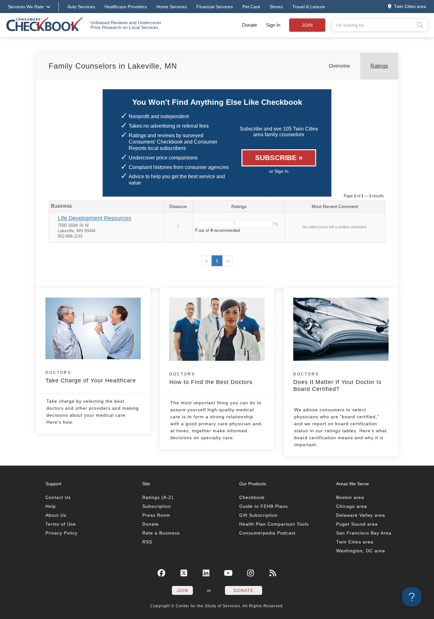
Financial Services (214, 6)
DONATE (244, 590)
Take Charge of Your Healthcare (90, 377)
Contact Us (58, 497)
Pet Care (251, 6)
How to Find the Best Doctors (211, 378)
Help (50, 506)
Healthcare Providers (126, 6)
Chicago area (351, 506)
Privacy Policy (61, 532)
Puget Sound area (357, 524)
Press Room (156, 515)
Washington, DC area (360, 550)
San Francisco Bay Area (363, 532)
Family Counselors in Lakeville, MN (113, 66)
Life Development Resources (94, 218)
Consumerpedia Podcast (267, 532)
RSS (147, 541)
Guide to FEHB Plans (263, 506)
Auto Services (81, 6)
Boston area (350, 497)
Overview (339, 66)
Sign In (273, 25)
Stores (276, 6)
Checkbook (252, 497)
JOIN (182, 590)
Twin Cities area (354, 541)
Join (307, 25)
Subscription (156, 506)
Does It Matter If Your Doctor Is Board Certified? (337, 382)
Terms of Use (60, 524)
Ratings (379, 66)
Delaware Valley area (360, 515)
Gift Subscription (258, 515)
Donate (249, 25)
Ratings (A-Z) (157, 497)
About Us (55, 515)
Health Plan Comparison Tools (274, 524)
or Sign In (278, 171)
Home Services (171, 6)
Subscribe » (278, 158)
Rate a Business (161, 532)
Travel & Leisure (308, 6)
